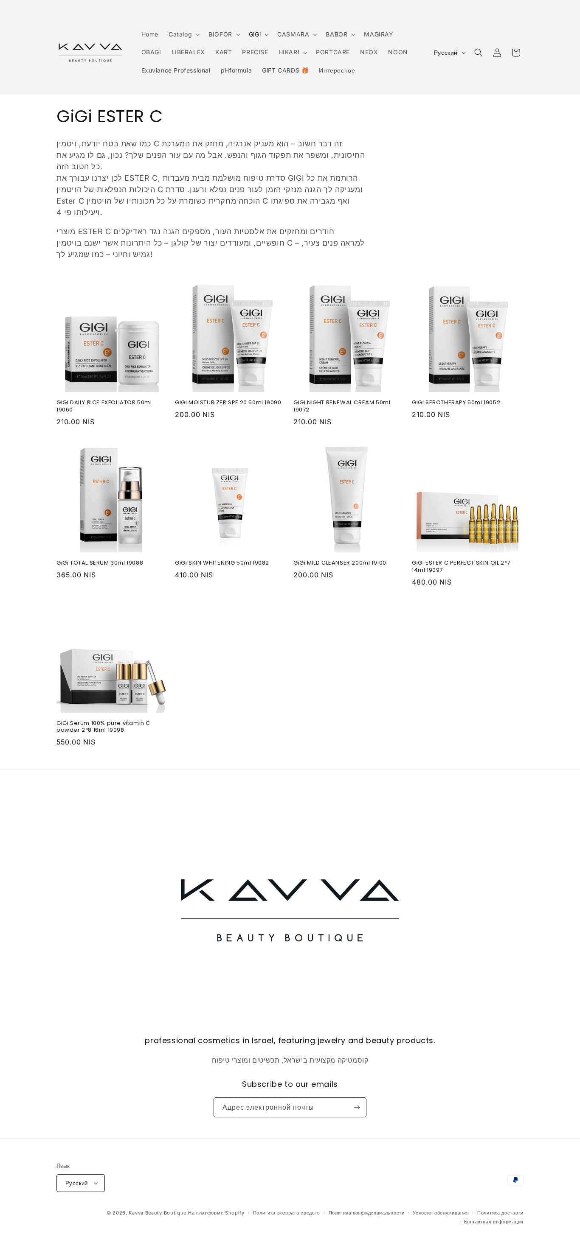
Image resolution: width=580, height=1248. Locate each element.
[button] (183, 34)
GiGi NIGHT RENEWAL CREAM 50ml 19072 (341, 406)
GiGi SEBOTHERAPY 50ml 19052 (456, 402)
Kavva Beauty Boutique (157, 1213)
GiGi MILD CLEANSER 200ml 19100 (339, 563)
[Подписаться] (356, 1107)
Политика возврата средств (287, 1213)
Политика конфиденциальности (367, 1213)
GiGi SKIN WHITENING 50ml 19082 (222, 563)
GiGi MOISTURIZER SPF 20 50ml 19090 (228, 402)
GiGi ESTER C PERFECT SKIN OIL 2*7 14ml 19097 (461, 567)
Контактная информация (494, 1222)
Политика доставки (500, 1213)
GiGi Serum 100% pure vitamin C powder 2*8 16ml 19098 (103, 727)
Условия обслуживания (441, 1213)
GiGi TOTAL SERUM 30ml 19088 (99, 563)
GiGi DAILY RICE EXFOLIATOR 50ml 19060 (104, 406)
